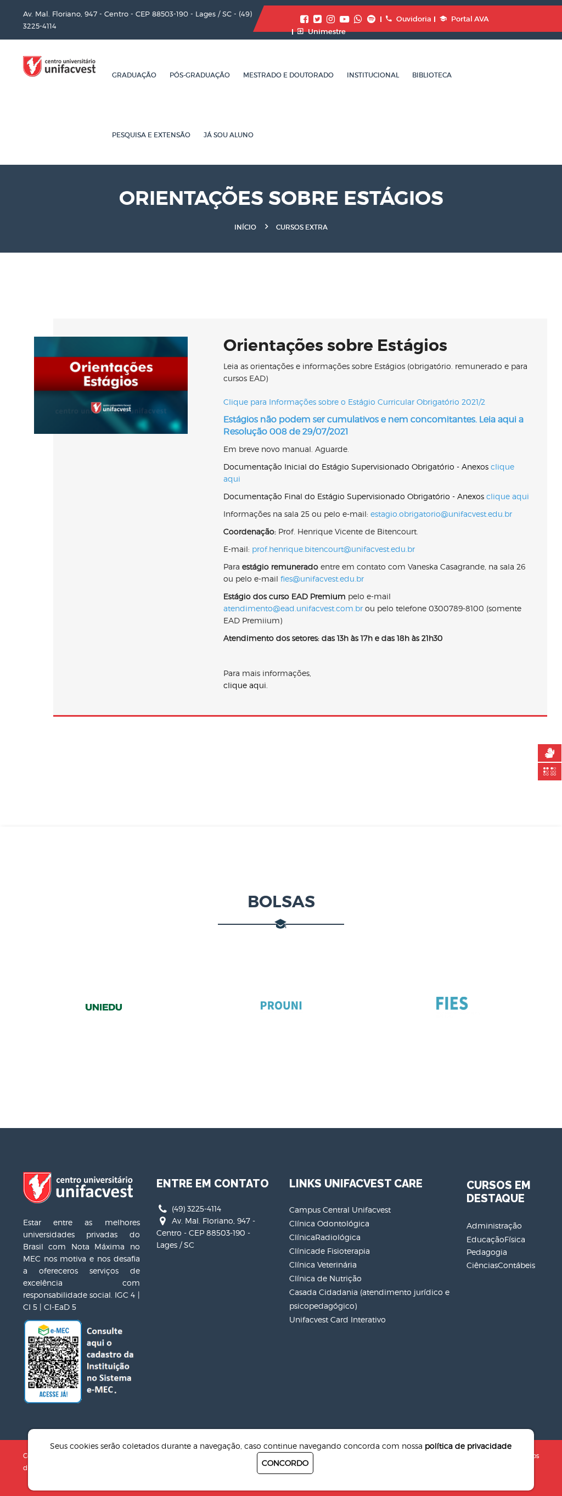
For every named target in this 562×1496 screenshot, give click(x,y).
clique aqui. (245, 685)
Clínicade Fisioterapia (329, 1250)
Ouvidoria (413, 19)
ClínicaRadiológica (325, 1237)
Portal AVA (470, 19)
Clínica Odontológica (329, 1223)
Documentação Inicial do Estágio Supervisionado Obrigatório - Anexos (368, 472)
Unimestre (327, 31)
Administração (494, 1225)
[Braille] (549, 771)
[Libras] (549, 753)
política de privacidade (468, 1445)
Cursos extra (302, 227)
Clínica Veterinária (323, 1264)
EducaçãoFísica (496, 1239)
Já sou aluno (229, 135)
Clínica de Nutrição (325, 1278)
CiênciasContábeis (501, 1265)
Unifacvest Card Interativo (337, 1319)
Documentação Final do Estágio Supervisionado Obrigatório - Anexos (376, 496)
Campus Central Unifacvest (340, 1209)
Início (245, 227)
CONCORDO (285, 1462)
